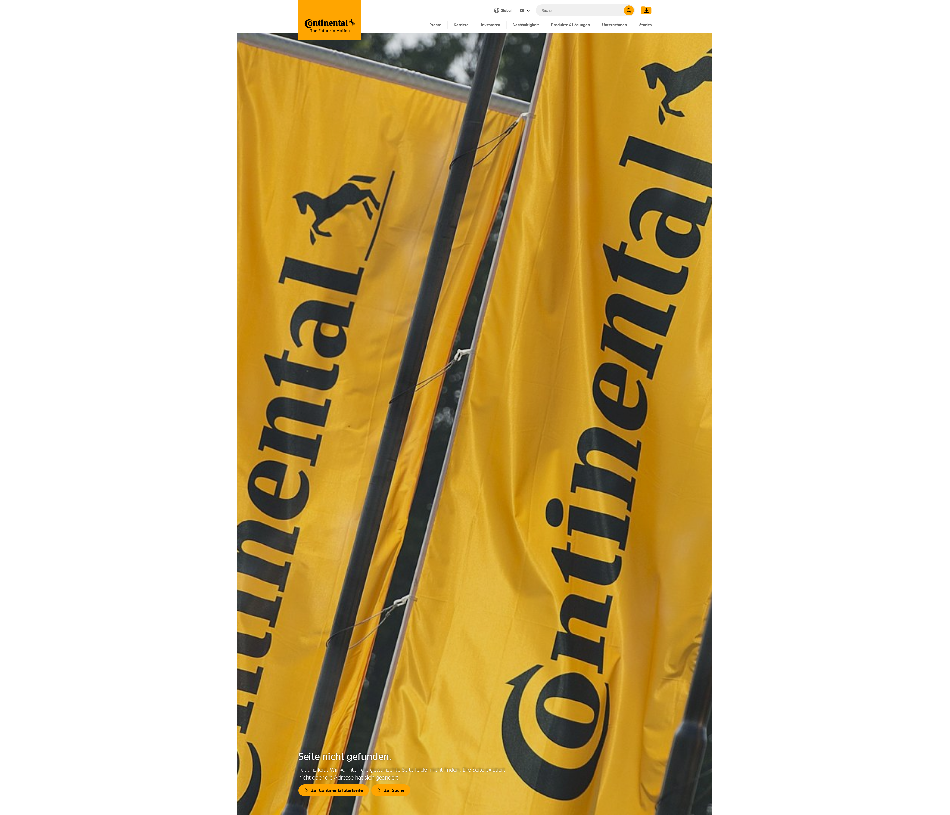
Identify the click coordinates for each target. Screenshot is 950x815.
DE (522, 10)
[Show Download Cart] (645, 10)
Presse (435, 25)
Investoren (490, 25)
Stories (645, 25)
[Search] (629, 10)
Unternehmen (614, 25)
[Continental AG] (329, 20)
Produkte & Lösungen (570, 25)
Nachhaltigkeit (526, 25)
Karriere (461, 25)
